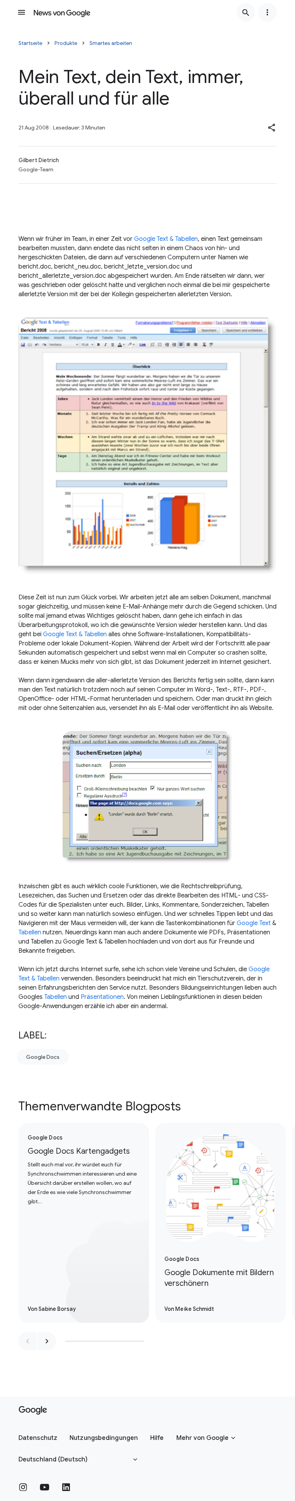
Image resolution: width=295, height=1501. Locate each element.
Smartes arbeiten (110, 43)
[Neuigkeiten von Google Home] (62, 12)
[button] (272, 127)
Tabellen (29, 932)
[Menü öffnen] (21, 12)
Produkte (66, 43)
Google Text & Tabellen (166, 239)
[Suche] (246, 12)
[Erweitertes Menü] (267, 12)
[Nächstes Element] (47, 1341)
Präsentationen (102, 997)
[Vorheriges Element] (27, 1341)
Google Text (254, 923)
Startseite (30, 43)
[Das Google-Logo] (32, 1410)
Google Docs (43, 1056)
